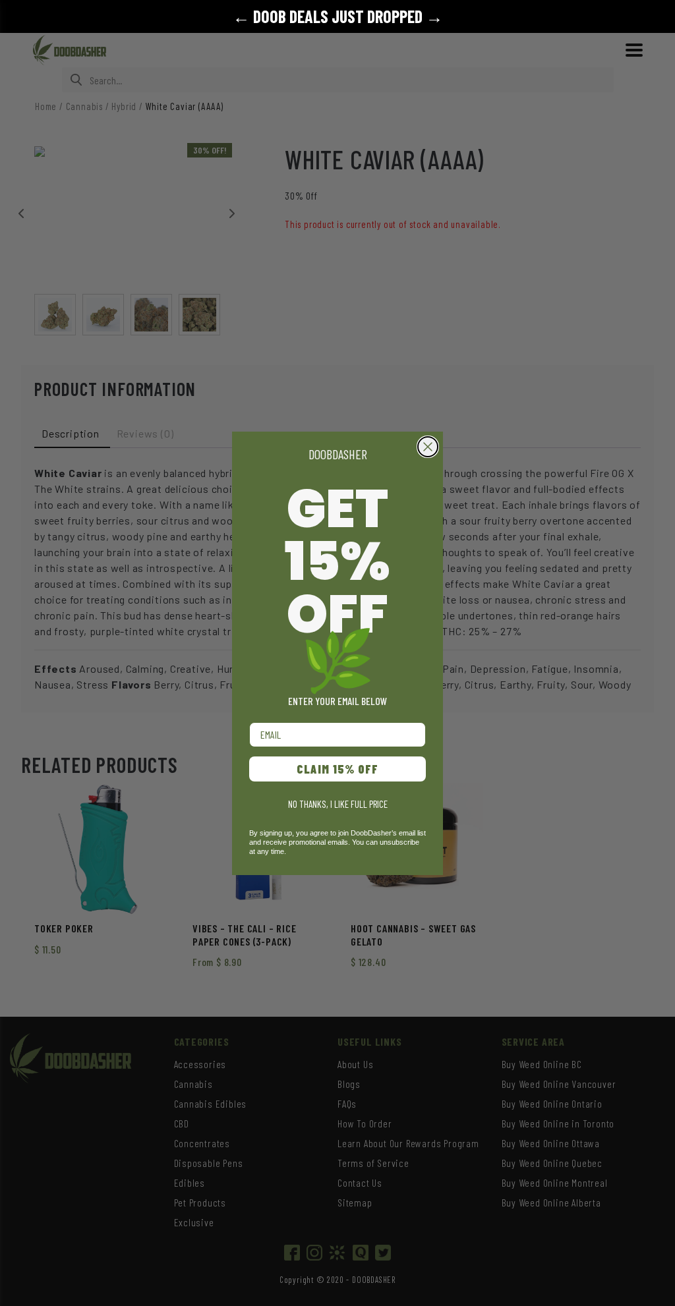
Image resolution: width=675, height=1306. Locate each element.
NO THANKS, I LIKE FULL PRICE (338, 804)
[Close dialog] (428, 447)
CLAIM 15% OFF (337, 769)
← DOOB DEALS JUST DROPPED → (338, 16)
